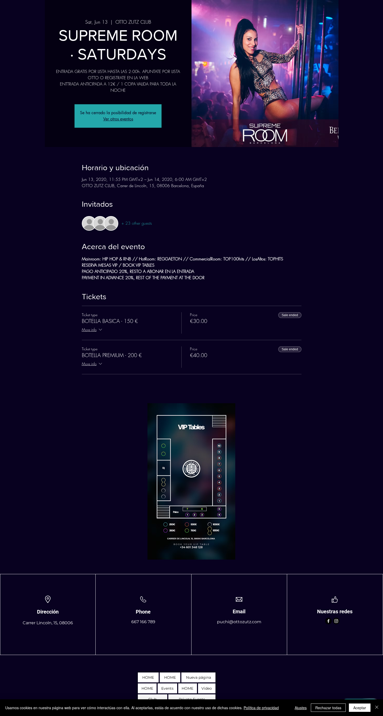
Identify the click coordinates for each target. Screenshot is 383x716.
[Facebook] (328, 621)
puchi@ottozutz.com (239, 621)
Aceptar (359, 707)
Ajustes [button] (301, 707)
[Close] (377, 707)
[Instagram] (336, 621)
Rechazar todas (328, 707)
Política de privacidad (261, 707)
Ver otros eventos (118, 119)
